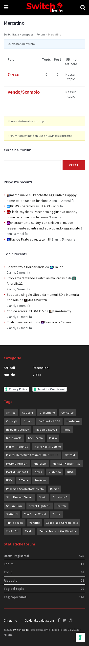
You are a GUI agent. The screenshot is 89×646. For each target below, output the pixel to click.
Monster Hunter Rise (66, 463)
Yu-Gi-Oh (12, 531)
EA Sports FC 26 (49, 421)
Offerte (23, 480)
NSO (9, 480)
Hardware (73, 421)
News (38, 472)
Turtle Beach (14, 522)
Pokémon (41, 480)
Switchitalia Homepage (18, 34)
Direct (28, 421)
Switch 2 (12, 514)
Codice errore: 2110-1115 (25, 311)
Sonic (42, 497)
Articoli (9, 368)
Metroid (70, 455)
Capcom (27, 412)
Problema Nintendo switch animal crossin (37, 278)
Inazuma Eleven (46, 429)
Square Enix (14, 506)
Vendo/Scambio (24, 92)
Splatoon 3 (60, 497)
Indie (67, 429)
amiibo (11, 412)
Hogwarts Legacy (17, 429)
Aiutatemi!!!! (42, 239)
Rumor (54, 489)
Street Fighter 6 (39, 506)
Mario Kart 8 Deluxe (47, 446)
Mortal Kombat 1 (17, 472)
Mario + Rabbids (17, 446)
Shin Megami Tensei (19, 497)
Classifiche (47, 412)
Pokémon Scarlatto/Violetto (25, 489)
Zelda (29, 531)
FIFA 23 (45, 206)
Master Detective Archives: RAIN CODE (32, 455)
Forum (41, 34)
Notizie (9, 374)
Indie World (14, 438)
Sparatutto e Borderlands (25, 267)
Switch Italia (21, 629)
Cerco (14, 74)
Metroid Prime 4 (16, 463)
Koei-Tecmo (35, 438)
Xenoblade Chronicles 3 (62, 522)
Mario (53, 438)
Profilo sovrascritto (21, 322)
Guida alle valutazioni (39, 620)
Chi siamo (10, 620)
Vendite (34, 522)
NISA (70, 472)
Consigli (11, 421)
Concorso (67, 412)
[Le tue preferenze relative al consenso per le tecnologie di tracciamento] (80, 637)
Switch (61, 506)
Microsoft (40, 463)
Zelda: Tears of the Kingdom (58, 531)
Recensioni (41, 368)
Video (37, 374)
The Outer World (35, 514)
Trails (56, 514)
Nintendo (54, 472)
